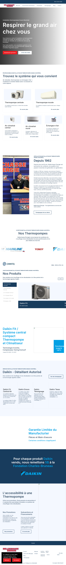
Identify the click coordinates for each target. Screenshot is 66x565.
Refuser (7, 560)
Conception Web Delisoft (58, 563)
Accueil (25, 551)
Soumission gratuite (10, 52)
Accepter (16, 560)
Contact (59, 5)
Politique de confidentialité (31, 563)
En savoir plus (24, 305)
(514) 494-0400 (58, 1)
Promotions (39, 5)
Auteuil (33, 543)
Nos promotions (8, 531)
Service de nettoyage (28, 553)
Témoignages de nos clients (42, 212)
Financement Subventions (28, 5)
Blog (54, 5)
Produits (11, 5)
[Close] (20, 554)
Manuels (18, 5)
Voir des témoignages (56, 376)
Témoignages (47, 5)
